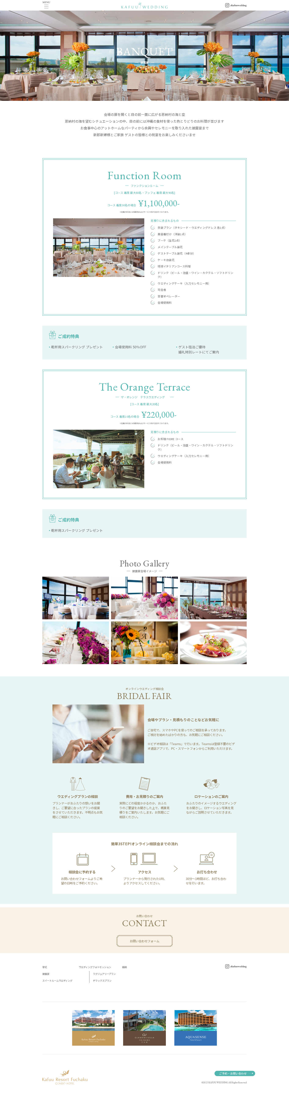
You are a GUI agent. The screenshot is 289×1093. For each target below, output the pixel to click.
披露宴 (45, 973)
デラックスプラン (102, 980)
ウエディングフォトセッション (95, 967)
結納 (124, 967)
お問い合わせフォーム (144, 941)
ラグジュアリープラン (104, 973)
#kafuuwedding (238, 966)
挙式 (44, 967)
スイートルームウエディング (57, 980)
